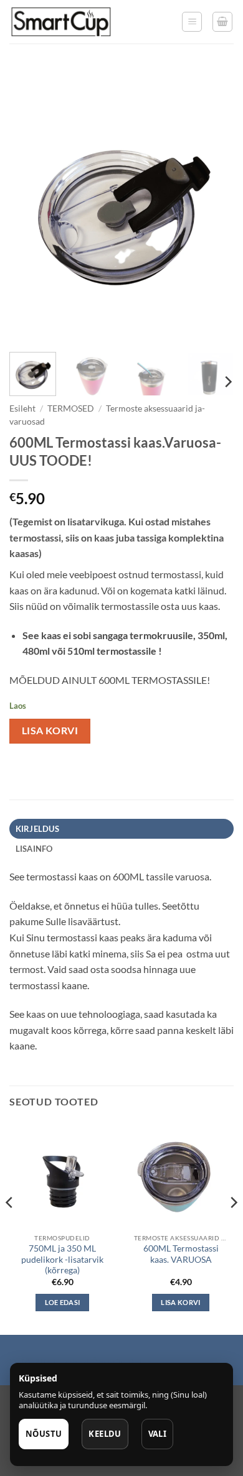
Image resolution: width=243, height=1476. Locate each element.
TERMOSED (70, 408)
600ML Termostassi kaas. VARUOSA (181, 1254)
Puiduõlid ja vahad (48, 1362)
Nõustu (44, 1433)
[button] (192, 22)
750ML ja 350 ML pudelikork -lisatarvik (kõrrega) (62, 1259)
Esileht (22, 408)
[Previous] (29, 205)
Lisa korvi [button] (180, 1302)
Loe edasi (62, 1302)
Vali (157, 1433)
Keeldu (104, 1433)
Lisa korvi (50, 730)
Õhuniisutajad (120, 1362)
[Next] (213, 205)
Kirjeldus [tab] (37, 829)
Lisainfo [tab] (34, 849)
